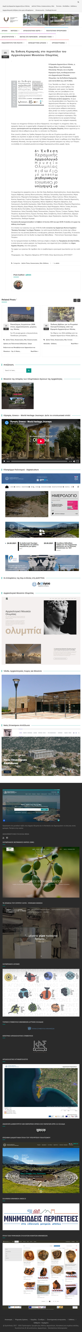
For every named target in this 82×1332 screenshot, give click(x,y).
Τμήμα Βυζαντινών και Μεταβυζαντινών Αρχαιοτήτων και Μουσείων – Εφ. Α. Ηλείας (19, 347)
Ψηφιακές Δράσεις (21, 1319)
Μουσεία (14, 31)
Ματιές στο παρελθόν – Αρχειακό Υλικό (36, 37)
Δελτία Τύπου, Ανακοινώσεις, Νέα (43, 6)
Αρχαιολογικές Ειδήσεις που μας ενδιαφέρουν (18, 10)
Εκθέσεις (46, 263)
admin (57, 263)
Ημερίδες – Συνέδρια (37, 1319)
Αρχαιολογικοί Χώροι (31, 31)
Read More (34, 351)
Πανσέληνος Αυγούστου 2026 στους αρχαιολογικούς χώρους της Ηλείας (23, 326)
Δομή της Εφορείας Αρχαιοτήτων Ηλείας (16, 6)
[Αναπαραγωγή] (4, 461)
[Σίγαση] (74, 461)
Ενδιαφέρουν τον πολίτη (12, 43)
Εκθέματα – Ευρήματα (41, 1323)
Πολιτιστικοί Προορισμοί (56, 31)
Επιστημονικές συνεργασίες (56, 1319)
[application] (41, 441)
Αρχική (4, 31)
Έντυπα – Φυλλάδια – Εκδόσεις (66, 6)
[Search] (28, 370)
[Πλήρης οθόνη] (78, 461)
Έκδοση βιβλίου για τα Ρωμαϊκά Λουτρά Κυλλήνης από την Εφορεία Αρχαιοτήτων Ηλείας (64, 326)
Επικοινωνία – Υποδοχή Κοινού (46, 10)
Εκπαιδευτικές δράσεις (37, 43)
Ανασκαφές (8, 1319)
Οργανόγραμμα (58, 43)
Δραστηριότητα (8, 37)
